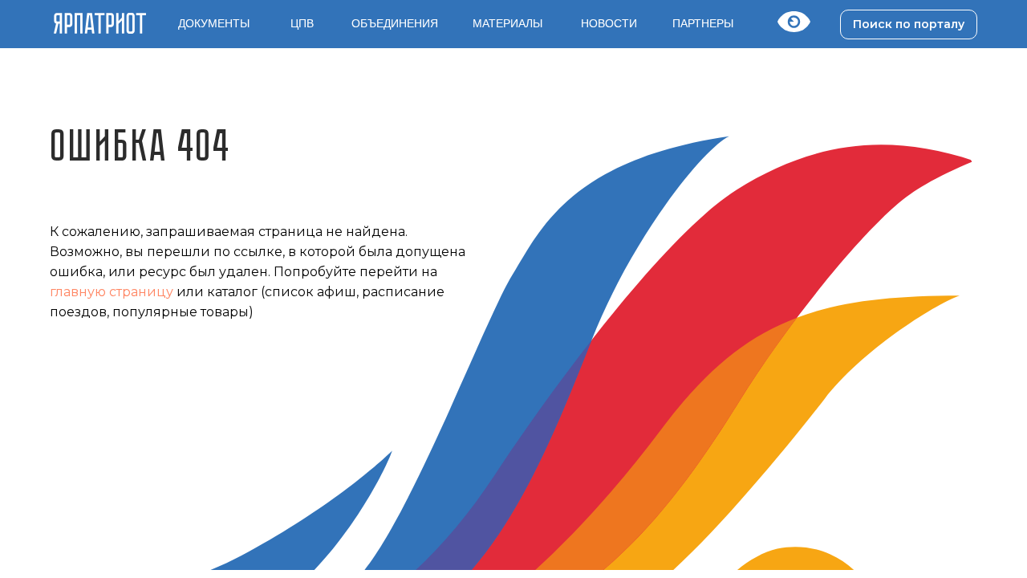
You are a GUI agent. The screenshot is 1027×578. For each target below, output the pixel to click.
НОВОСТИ (609, 23)
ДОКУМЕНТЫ (214, 23)
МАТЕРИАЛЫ (507, 23)
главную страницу (111, 291)
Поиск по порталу (908, 24)
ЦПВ (302, 23)
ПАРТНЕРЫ (702, 23)
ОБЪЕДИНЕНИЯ (394, 23)
